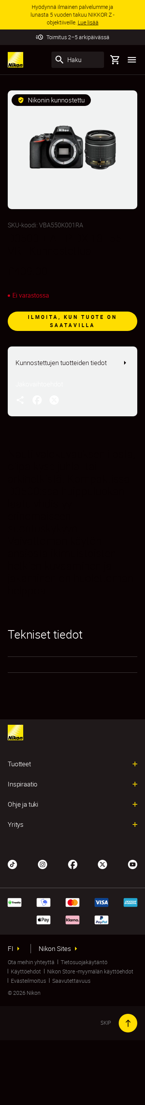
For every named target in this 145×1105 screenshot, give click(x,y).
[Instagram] (42, 863)
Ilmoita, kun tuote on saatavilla (72, 321)
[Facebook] (72, 863)
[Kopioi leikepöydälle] (20, 400)
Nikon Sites (55, 948)
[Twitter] (102, 863)
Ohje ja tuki (23, 804)
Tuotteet (19, 764)
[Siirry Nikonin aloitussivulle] (15, 60)
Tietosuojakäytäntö (84, 962)
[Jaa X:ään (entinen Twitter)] (54, 400)
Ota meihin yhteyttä (31, 962)
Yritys (16, 824)
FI (11, 948)
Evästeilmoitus (28, 980)
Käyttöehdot (26, 971)
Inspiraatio (23, 784)
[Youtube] (132, 863)
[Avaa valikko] (131, 59)
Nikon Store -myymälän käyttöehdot (90, 971)
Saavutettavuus (71, 980)
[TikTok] (12, 863)
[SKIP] (128, 1023)
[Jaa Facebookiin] (37, 400)
